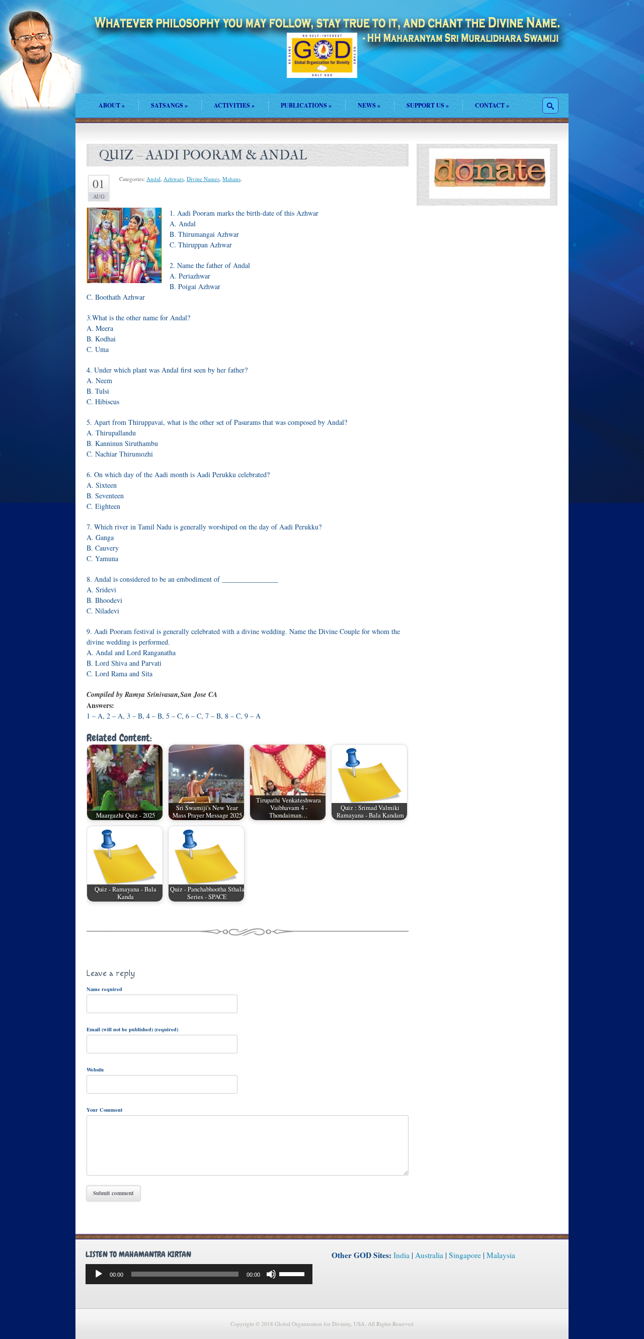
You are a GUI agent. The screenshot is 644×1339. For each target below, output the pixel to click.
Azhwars (174, 179)
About (112, 105)
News (369, 105)
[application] (199, 1274)
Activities (234, 105)
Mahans (231, 179)
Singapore (465, 1255)
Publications (306, 105)
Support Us (428, 105)
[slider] (293, 1273)
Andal (153, 179)
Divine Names (203, 179)
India (401, 1255)
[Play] (99, 1274)
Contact (492, 105)
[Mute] (271, 1274)
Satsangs (169, 105)
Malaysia (501, 1255)
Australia (429, 1255)
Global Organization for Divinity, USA (322, 63)
